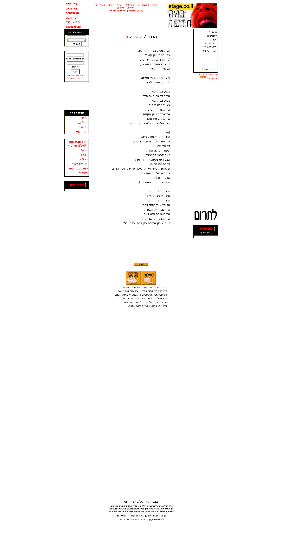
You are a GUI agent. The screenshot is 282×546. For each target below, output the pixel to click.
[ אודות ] (135, 5)
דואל (84, 150)
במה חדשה (124, 519)
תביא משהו (73, 26)
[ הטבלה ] (144, 5)
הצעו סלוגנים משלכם (208, 74)
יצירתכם (72, 17)
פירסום (83, 173)
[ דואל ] (153, 5)
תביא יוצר (73, 22)
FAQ (84, 155)
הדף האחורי (212, 78)
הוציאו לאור (80, 164)
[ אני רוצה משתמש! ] (75, 75)
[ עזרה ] (118, 5)
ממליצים (82, 159)
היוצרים (71, 8)
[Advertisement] (76, 95)
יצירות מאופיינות (77, 168)
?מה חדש (205, 229)
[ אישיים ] (130, 7)
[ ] (113, 10)
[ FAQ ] (127, 5)
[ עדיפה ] (110, 5)
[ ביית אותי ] (99, 5)
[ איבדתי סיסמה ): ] (75, 78)
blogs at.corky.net (78, 141)
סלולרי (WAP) (78, 145)
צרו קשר (71, 4)
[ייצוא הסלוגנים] (203, 78)
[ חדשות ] (120, 7)
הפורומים (72, 13)
